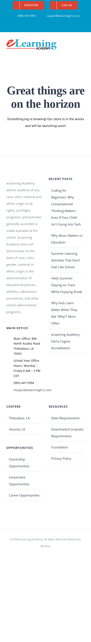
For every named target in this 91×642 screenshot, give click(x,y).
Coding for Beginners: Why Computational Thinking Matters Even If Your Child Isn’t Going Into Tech (66, 207)
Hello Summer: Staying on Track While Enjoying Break (66, 285)
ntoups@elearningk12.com (28, 390)
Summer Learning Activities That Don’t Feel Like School (65, 260)
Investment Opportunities (19, 480)
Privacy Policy (61, 458)
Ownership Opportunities (19, 462)
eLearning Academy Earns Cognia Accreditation (65, 341)
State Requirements (65, 418)
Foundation (59, 447)
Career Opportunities (24, 495)
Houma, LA (17, 429)
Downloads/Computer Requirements (67, 432)
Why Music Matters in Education (67, 238)
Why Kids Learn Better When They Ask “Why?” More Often (64, 313)
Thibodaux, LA (19, 418)
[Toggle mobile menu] (83, 42)
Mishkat (45, 546)
